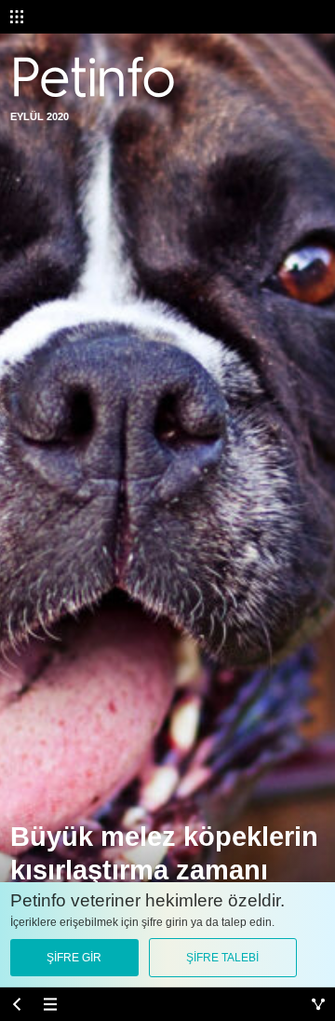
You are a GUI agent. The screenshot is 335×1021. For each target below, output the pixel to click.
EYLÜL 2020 (39, 116)
